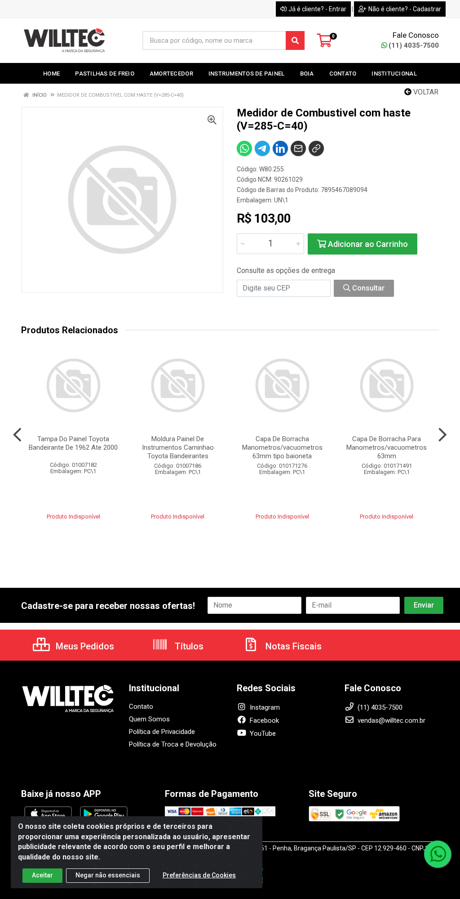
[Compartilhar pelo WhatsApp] (244, 148)
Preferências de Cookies (199, 875)
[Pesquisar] (295, 40)
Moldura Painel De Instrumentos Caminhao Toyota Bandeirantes (178, 447)
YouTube (262, 733)
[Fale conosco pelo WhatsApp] (437, 854)
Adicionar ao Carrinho (367, 244)
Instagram (264, 707)
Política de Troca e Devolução (173, 744)
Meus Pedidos (83, 646)
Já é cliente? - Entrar (317, 9)
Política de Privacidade (162, 732)
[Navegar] (17, 434)
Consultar (367, 288)
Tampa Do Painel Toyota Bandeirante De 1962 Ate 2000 (73, 443)
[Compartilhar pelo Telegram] (262, 148)
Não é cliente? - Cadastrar (404, 9)
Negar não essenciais (107, 875)
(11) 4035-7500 (414, 45)
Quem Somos (149, 719)
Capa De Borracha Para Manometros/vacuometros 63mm (386, 447)
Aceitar (42, 875)
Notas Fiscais (292, 646)
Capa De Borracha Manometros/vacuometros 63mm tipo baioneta (282, 447)
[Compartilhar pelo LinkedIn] (280, 148)
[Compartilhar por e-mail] (298, 148)
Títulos (187, 646)
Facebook (263, 720)
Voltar (424, 92)
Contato (141, 706)
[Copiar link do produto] (316, 148)
